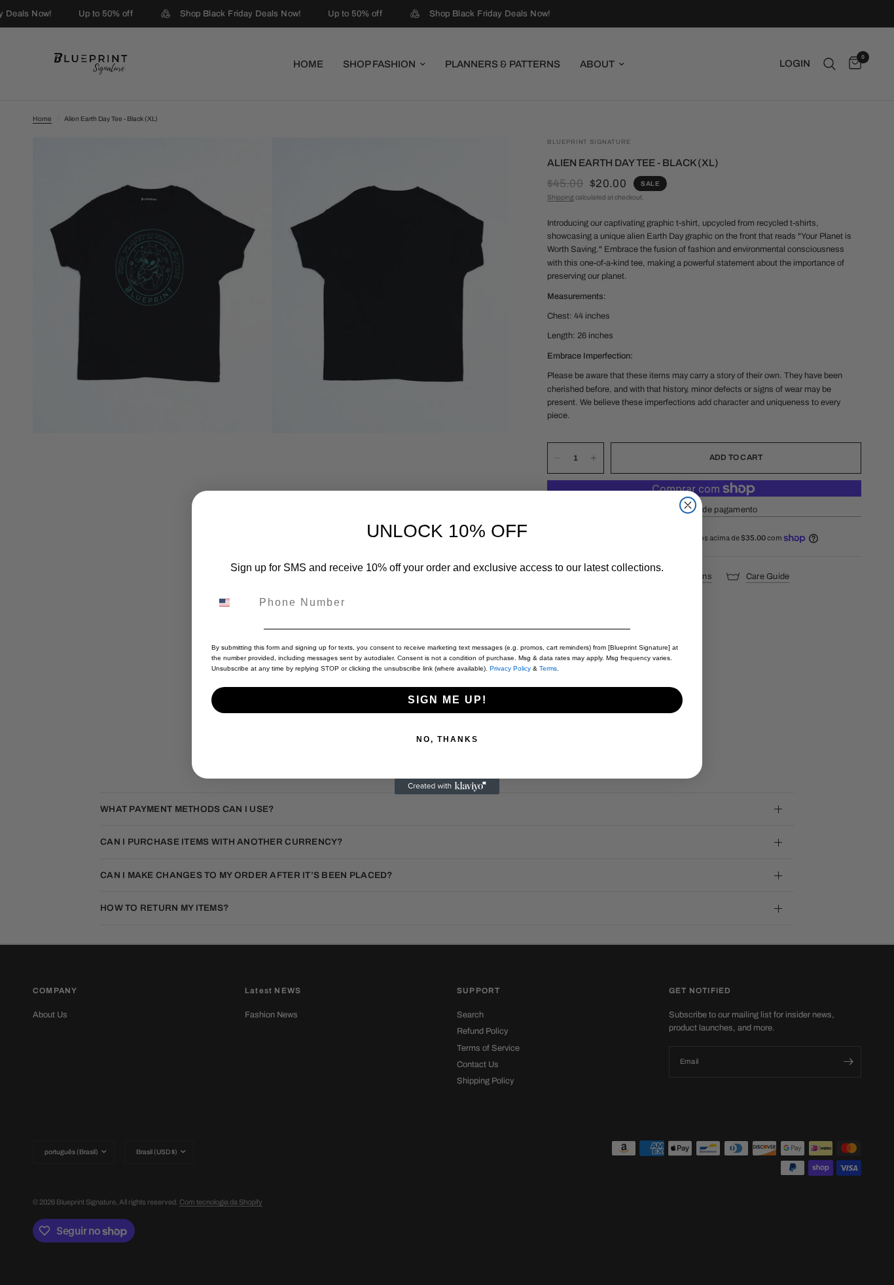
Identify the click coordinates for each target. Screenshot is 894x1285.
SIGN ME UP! (447, 699)
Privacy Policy (510, 668)
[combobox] (232, 602)
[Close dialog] (688, 505)
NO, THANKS (447, 739)
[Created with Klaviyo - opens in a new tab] (447, 786)
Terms (548, 668)
